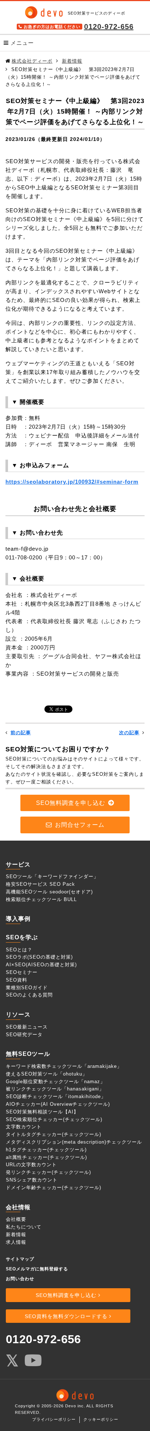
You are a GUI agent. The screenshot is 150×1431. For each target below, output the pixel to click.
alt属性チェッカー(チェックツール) (46, 1157)
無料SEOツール (28, 1054)
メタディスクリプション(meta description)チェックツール (74, 1142)
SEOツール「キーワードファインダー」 (52, 876)
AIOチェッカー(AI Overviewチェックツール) (58, 1104)
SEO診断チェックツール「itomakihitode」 (56, 1096)
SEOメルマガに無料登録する (37, 1268)
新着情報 (16, 1234)
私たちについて (24, 1227)
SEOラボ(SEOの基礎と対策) (39, 957)
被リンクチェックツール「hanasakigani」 (55, 1089)
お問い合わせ (20, 1278)
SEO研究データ (24, 1034)
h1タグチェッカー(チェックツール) (46, 1149)
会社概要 (16, 1219)
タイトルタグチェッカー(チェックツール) (53, 1134)
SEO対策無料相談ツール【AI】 (42, 1111)
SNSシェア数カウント (32, 1180)
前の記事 (21, 732)
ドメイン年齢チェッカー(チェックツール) (53, 1187)
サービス (18, 864)
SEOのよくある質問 (29, 995)
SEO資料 (16, 980)
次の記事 (129, 732)
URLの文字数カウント (31, 1164)
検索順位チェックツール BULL (41, 899)
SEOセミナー (22, 972)
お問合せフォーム (79, 825)
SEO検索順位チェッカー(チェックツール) (54, 1119)
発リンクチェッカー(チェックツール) (48, 1172)
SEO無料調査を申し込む (70, 803)
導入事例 (18, 919)
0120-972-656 (109, 27)
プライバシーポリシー (54, 1419)
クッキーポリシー (100, 1419)
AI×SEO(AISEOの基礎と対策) (41, 964)
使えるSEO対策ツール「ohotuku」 (46, 1074)
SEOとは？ (19, 949)
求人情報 (16, 1242)
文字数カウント (24, 1126)
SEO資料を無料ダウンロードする (66, 1316)
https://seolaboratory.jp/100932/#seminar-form (71, 482)
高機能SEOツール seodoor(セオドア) (49, 892)
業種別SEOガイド (27, 987)
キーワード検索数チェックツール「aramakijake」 (64, 1066)
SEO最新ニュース (27, 1027)
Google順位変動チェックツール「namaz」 (55, 1081)
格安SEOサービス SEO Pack (40, 884)
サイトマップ (20, 1259)
